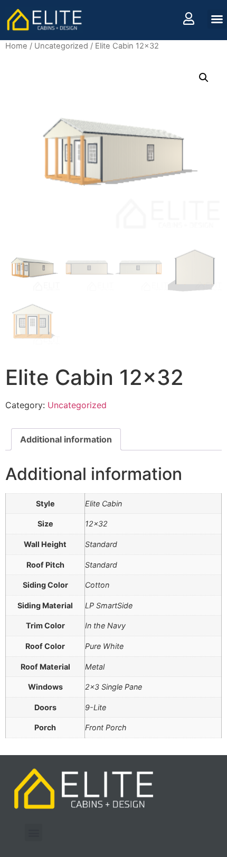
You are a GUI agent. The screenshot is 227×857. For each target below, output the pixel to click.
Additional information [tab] (66, 439)
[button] (216, 19)
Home (16, 46)
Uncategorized (61, 46)
